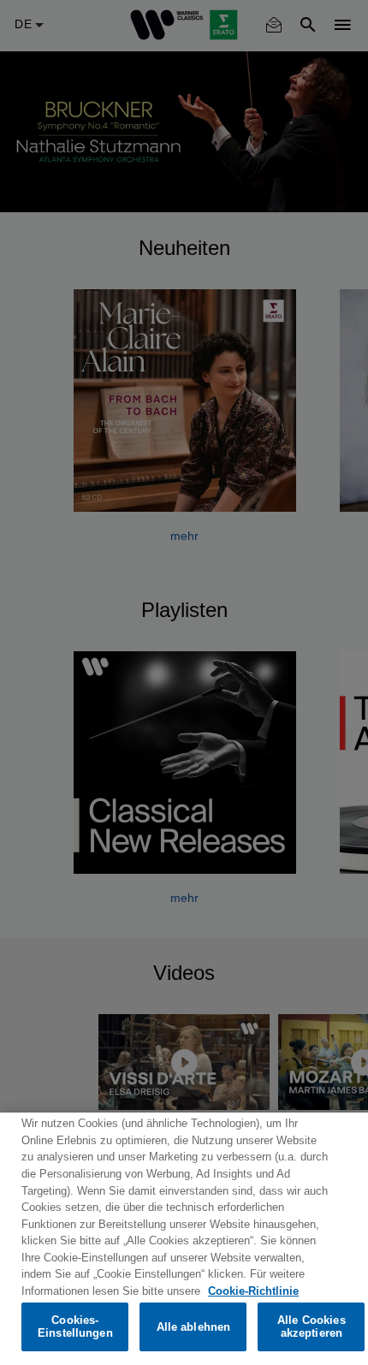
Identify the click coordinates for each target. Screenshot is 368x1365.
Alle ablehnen (194, 1326)
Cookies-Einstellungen (75, 1327)
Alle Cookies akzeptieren (311, 1327)
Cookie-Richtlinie (253, 1291)
